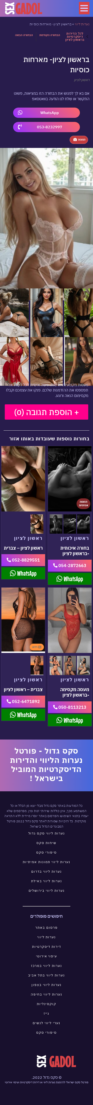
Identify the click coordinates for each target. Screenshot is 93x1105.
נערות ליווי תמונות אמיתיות (46, 862)
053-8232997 (49, 127)
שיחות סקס (46, 843)
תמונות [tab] (81, 139)
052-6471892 (25, 701)
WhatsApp (49, 112)
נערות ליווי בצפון (46, 985)
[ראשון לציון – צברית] (23, 479)
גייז (47, 1013)
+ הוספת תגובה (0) (46, 412)
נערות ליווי (82, 24)
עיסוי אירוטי (46, 956)
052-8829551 (25, 560)
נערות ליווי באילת (46, 881)
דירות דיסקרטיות (46, 946)
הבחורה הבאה (24, 35)
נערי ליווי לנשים (46, 1023)
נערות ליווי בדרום (46, 871)
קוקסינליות (47, 1004)
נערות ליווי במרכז (46, 966)
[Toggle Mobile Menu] (84, 8)
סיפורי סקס (46, 852)
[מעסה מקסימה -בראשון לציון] (70, 620)
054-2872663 (71, 565)
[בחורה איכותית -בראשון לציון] (70, 479)
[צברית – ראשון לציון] (23, 620)
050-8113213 (71, 707)
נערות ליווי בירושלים (47, 890)
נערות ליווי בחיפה (46, 994)
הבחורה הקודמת (49, 35)
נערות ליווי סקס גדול (46, 833)
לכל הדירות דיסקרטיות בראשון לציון (74, 36)
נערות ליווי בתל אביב (46, 975)
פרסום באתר (46, 927)
